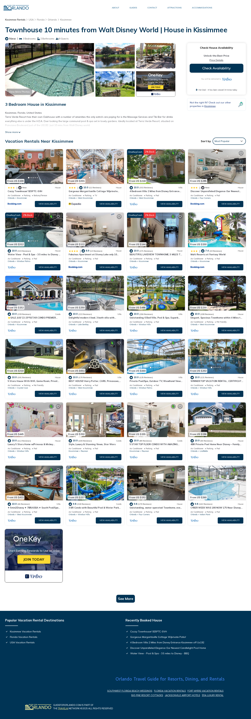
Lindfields (204, 451)
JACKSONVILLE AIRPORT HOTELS (182, 695)
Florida (41, 19)
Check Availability (216, 68)
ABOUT (115, 7)
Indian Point (205, 514)
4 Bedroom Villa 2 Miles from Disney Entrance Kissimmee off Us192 (167, 642)
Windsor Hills (145, 324)
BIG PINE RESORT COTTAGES (147, 695)
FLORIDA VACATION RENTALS (170, 691)
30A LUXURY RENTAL (213, 695)
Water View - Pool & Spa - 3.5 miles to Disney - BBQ (159, 653)
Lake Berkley (83, 324)
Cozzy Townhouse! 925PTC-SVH (25, 191)
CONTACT (152, 7)
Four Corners (205, 198)
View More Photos (19, 91)
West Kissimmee (85, 198)
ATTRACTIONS (174, 7)
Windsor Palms (23, 261)
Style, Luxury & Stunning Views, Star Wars (92, 444)
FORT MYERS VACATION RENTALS (205, 691)
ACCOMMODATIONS (202, 7)
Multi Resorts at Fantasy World (208, 254)
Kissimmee (66, 19)
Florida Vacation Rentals (23, 637)
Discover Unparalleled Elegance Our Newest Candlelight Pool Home (168, 647)
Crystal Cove (22, 388)
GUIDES (133, 7)
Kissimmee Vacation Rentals (25, 631)
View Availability (48, 204)
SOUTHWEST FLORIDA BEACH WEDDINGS (129, 691)
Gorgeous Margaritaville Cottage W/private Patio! (158, 637)
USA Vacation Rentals (22, 642)
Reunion (84, 451)
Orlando (52, 19)
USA (31, 19)
